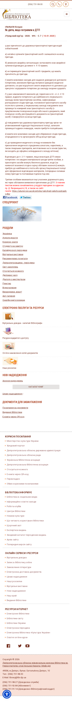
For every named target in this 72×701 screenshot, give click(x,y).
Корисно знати (10, 242)
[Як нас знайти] (66, 4)
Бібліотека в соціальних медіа (22, 497)
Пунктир (7, 283)
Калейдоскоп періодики (15, 250)
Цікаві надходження (12, 394)
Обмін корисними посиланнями (22, 483)
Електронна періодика (18, 628)
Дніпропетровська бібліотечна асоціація (27, 464)
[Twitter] (19, 646)
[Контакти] (59, 4)
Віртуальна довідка (17, 557)
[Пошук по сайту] (53, 4)
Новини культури (15, 516)
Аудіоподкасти (10, 237)
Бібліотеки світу (15, 618)
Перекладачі (13, 479)
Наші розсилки (9, 368)
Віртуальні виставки (13, 254)
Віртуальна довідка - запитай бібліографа (22, 323)
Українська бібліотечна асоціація (23, 460)
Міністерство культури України (23, 441)
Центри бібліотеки (16, 511)
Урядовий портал (16, 445)
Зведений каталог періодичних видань (26, 535)
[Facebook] (7, 646)
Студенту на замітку (13, 246)
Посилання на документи (15, 407)
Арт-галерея (9, 296)
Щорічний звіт (14, 525)
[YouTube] (26, 646)
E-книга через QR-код (13, 416)
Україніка (7, 233)
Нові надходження (16, 591)
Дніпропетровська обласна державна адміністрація (33, 450)
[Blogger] (13, 646)
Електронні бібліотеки (18, 613)
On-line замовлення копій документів (20, 353)
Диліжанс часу (10, 275)
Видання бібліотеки (12, 412)
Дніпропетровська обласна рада (24, 455)
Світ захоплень (10, 267)
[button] (6, 694)
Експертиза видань (16, 530)
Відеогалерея (9, 287)
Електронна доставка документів (24, 572)
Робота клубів (14, 506)
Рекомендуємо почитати (15, 258)
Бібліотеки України (16, 623)
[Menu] (66, 14)
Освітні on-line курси (17, 637)
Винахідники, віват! (12, 292)
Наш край (12, 595)
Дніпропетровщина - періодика (18, 262)
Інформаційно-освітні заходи (21, 501)
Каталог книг (36, 387)
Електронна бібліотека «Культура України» (28, 632)
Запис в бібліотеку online (19, 562)
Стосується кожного (13, 271)
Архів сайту (12, 539)
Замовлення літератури (19, 567)
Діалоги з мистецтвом (14, 279)
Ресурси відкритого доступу (16, 338)
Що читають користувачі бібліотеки (25, 520)
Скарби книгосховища (14, 300)
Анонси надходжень (13, 381)
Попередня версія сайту (19, 544)
